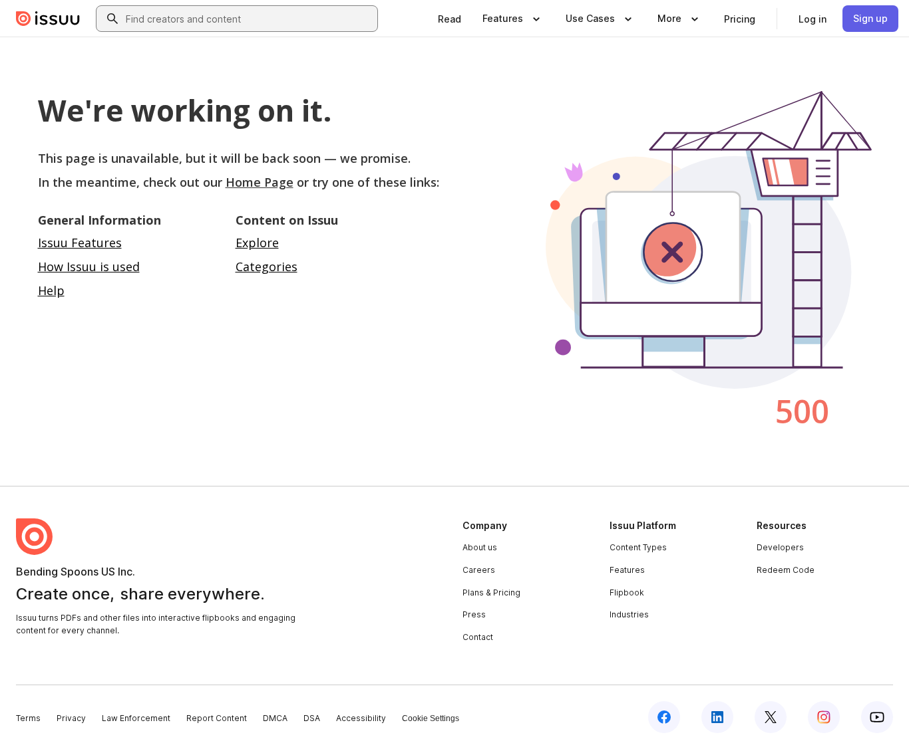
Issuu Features (80, 243)
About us (479, 547)
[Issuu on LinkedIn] (717, 717)
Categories (266, 266)
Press (474, 614)
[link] (449, 18)
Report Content (216, 718)
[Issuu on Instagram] (824, 717)
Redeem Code (786, 570)
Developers (780, 547)
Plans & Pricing (491, 592)
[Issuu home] (48, 18)
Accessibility (361, 718)
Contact (477, 637)
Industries (629, 614)
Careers (478, 570)
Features (627, 570)
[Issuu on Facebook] (664, 717)
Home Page (259, 182)
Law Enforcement (136, 718)
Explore (257, 243)
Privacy (71, 718)
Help (51, 290)
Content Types (638, 547)
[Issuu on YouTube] (877, 717)
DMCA (275, 718)
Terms (28, 718)
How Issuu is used (89, 266)
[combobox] (249, 18)
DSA (311, 718)
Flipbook (627, 592)
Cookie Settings (430, 718)
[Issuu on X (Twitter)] (771, 717)
